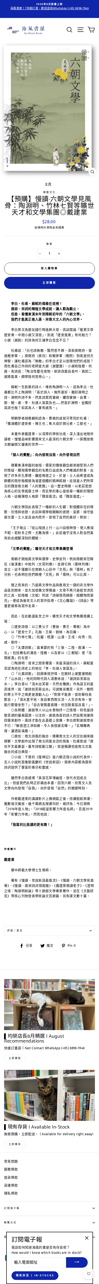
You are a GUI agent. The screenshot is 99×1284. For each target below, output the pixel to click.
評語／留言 (15, 930)
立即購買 (49, 282)
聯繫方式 (10, 1222)
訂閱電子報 (12, 1208)
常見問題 (11, 1161)
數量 (49, 244)
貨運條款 (11, 1185)
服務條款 (11, 1169)
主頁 (48, 184)
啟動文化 (49, 192)
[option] (49, 6)
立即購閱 (15, 1058)
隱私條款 (11, 1193)
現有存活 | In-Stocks (35, 1275)
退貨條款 (11, 1177)
